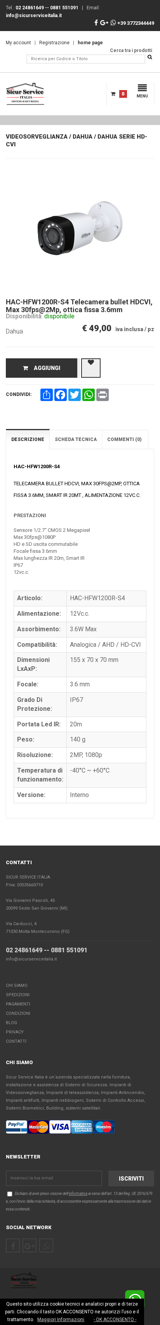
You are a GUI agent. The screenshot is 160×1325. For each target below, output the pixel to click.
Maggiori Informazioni (60, 1319)
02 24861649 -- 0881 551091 (46, 950)
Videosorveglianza (37, 136)
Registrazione (54, 42)
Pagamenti (18, 1004)
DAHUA (82, 136)
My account (18, 42)
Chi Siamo (17, 985)
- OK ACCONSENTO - (115, 1319)
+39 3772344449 (135, 23)
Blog (11, 1022)
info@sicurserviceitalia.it (31, 959)
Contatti (16, 1041)
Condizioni (18, 1013)
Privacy (15, 1032)
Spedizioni (18, 994)
